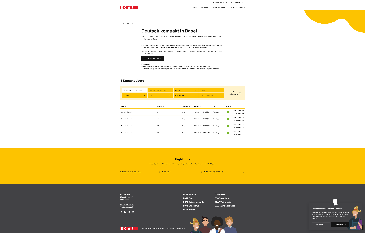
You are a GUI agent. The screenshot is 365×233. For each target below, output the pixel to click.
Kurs (122, 106)
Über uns (232, 7)
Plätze (227, 106)
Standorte (204, 7)
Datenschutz (181, 228)
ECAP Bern (188, 198)
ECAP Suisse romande (193, 202)
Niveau (159, 106)
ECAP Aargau (189, 194)
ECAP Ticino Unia (223, 202)
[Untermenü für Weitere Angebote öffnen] (226, 7)
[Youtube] (133, 212)
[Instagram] (125, 212)
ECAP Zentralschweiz (225, 206)
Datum (196, 106)
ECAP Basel (220, 194)
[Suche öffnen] (227, 2)
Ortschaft (185, 106)
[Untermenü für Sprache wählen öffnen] (224, 2)
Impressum (170, 228)
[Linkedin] (129, 212)
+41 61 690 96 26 (127, 204)
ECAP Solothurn (222, 198)
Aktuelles (216, 2)
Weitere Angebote (218, 7)
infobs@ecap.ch (126, 207)
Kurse (194, 7)
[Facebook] (121, 212)
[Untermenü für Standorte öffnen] (209, 7)
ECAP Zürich (189, 209)
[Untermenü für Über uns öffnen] (237, 7)
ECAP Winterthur (191, 206)
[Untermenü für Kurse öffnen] (198, 7)
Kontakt (242, 7)
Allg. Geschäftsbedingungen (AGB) (152, 228)
